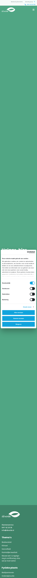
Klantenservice (7, 525)
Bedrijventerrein (8, 572)
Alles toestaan (18, 312)
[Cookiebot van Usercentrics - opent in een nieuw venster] (27, 252)
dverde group (29, 2)
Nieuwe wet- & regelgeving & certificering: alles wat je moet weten (11, 558)
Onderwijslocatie (8, 576)
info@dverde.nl (8, 530)
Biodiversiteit (7, 542)
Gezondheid (6, 549)
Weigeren (18, 324)
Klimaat (5, 545)
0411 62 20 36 (31, 4)
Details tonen (27, 307)
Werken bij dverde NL (17, 2)
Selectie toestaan (18, 318)
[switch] (32, 288)
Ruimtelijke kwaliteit (9, 552)
